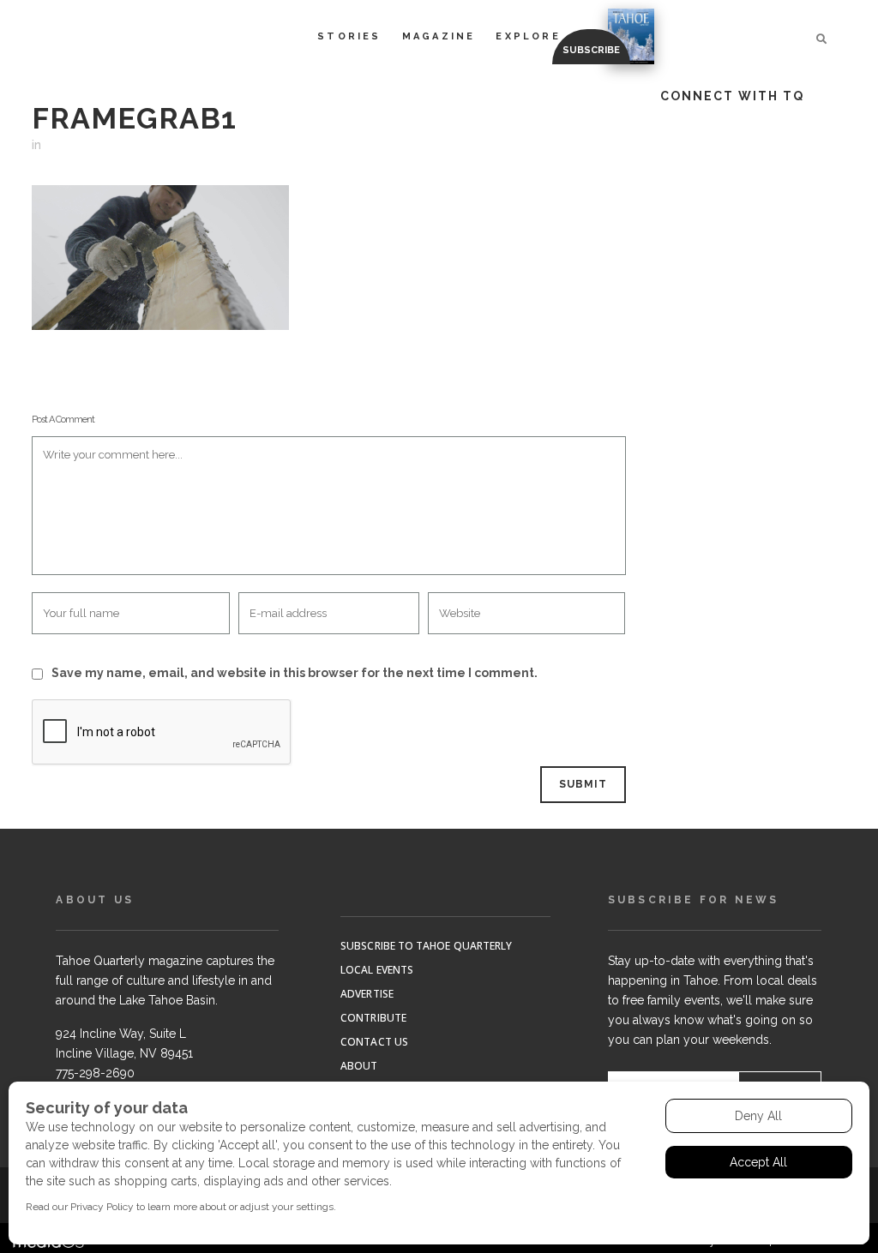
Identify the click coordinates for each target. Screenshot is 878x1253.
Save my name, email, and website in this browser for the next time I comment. (294, 673)
